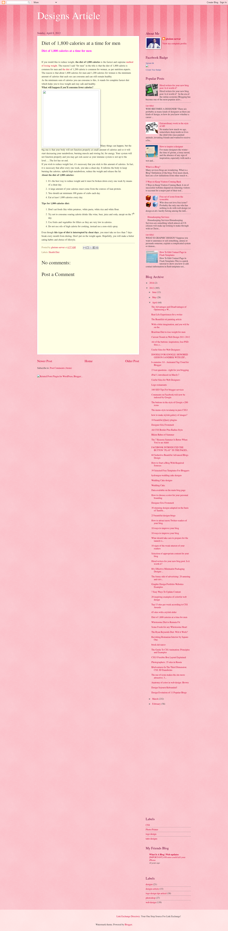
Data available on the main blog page (168, 490)
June (154, 292)
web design (151, 902)
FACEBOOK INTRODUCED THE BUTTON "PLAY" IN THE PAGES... (169, 449)
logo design (151, 834)
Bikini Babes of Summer (162, 434)
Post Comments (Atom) (61, 368)
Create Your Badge (153, 70)
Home (89, 361)
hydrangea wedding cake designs (166, 475)
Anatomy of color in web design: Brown (170, 682)
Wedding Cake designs (161, 480)
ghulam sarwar (173, 38)
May (154, 297)
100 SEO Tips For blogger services (167, 389)
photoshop (150, 897)
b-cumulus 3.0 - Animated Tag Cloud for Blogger (170, 363)
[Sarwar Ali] (147, 66)
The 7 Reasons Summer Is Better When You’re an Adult (169, 441)
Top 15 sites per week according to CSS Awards (169, 606)
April (155, 302)
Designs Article (68, 15)
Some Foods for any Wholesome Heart (169, 626)
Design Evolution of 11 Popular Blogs (169, 692)
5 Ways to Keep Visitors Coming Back (163, 181)
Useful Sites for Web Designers (165, 349)
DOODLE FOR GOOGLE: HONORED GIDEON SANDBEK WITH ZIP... (169, 356)
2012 (152, 288)
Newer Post (44, 361)
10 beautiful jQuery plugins (164, 420)
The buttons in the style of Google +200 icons (169, 404)
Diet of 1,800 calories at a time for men (169, 617)
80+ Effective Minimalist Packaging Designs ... (168, 570)
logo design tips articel (156, 893)
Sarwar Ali (150, 63)
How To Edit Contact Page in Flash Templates (173, 253)
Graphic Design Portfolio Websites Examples (167, 585)
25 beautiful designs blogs (163, 515)
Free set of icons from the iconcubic (171, 198)
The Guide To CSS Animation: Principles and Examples (170, 651)
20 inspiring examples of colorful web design (169, 598)
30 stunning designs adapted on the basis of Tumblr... (169, 509)
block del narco (158, 644)
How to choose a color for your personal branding (169, 497)
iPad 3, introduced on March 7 (165, 374)
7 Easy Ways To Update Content (166, 591)
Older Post (132, 361)
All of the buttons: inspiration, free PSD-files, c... (170, 343)
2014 (152, 282)
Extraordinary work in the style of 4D (174, 125)
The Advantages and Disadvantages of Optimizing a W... (168, 308)
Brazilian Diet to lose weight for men (168, 332)
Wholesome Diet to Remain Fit (165, 622)
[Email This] (84, 247)
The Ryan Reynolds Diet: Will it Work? (169, 632)
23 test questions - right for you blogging (170, 370)
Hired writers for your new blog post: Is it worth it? (174, 87)
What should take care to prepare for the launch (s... (169, 539)
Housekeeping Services (158, 216)
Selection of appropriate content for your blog (170, 555)
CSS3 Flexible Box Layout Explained (168, 657)
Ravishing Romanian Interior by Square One (169, 638)
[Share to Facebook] (94, 247)
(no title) (150, 105)
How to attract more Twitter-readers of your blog (169, 522)
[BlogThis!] (87, 247)
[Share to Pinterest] (97, 247)
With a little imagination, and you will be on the (170, 326)
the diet (66, 69)
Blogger (128, 924)
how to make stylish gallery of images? (169, 414)
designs (149, 884)
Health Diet (54, 252)
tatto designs (151, 838)
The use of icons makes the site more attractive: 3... (168, 676)
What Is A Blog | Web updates (164, 854)
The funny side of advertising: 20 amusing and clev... (170, 578)
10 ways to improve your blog (165, 528)
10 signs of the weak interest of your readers (168, 547)
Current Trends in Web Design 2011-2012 (170, 336)
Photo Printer (152, 829)
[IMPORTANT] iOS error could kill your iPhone (167, 859)
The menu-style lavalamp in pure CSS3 (169, 410)
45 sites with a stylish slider (164, 612)
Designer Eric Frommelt (162, 424)
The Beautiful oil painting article (166, 319)
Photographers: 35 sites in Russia (166, 662)
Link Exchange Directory (128, 916)
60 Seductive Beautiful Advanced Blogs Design (169, 456)
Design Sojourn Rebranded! (164, 687)
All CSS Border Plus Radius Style (167, 429)
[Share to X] (90, 247)
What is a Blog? (153, 166)
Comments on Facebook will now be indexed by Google (168, 396)
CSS (148, 824)
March (155, 698)
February (156, 703)
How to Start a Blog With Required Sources (167, 464)
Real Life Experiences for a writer (166, 314)
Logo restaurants (159, 384)
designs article (152, 888)
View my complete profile (174, 43)
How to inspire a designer (171, 146)
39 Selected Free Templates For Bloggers (170, 470)
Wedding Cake (158, 485)
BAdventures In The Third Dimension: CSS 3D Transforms (169, 669)
